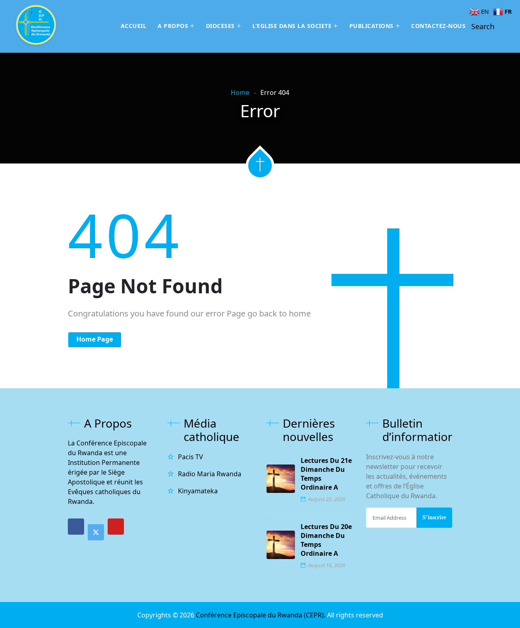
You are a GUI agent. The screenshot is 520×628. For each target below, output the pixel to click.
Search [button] (482, 26)
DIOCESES (220, 26)
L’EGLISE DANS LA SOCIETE (292, 26)
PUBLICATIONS (371, 26)
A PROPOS (173, 26)
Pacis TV (190, 456)
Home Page (94, 339)
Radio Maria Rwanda (209, 473)
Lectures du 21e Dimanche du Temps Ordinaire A (326, 474)
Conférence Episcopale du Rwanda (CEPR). (261, 615)
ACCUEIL (134, 26)
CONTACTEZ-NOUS (438, 26)
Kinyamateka (198, 490)
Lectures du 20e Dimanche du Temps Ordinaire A (326, 540)
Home (240, 92)
